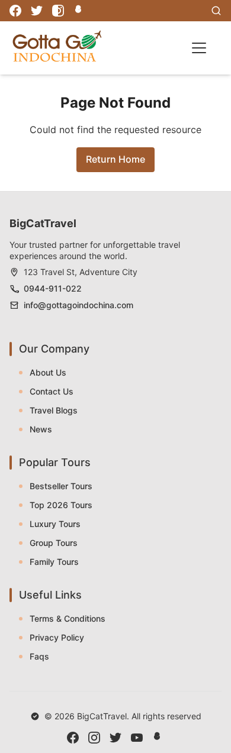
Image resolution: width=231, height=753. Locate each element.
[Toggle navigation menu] (199, 48)
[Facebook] (15, 11)
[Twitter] (37, 11)
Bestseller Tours (61, 486)
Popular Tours (55, 462)
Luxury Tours (55, 524)
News (41, 429)
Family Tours (54, 562)
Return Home (115, 159)
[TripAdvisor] (79, 11)
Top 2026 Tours (61, 505)
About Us (48, 372)
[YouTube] (137, 738)
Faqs (39, 656)
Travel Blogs (54, 410)
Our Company (54, 348)
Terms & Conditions (67, 618)
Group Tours (54, 543)
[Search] (216, 10)
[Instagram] (58, 11)
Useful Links (50, 595)
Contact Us (51, 391)
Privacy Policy (57, 637)
